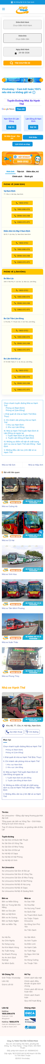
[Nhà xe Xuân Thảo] (22, 626)
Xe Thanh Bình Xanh (33, 915)
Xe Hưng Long (8, 944)
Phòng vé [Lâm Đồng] (14, 753)
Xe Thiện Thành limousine (31, 919)
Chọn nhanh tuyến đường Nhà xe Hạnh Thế (22, 746)
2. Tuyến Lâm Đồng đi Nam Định (19, 780)
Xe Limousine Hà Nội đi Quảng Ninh (17, 891)
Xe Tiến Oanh (30, 930)
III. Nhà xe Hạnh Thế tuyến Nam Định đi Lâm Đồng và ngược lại (20, 773)
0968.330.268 (23, 216)
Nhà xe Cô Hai (8, 540)
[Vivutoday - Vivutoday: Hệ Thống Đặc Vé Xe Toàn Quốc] (22, 10)
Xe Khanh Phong (9, 954)
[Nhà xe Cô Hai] (22, 524)
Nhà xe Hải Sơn (8, 465)
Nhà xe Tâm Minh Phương (13, 608)
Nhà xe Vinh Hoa (9, 574)
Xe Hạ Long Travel (32, 908)
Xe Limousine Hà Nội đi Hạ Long (16, 884)
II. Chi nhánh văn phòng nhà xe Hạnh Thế (22, 761)
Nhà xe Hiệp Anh (35, 465)
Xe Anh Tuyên (30, 940)
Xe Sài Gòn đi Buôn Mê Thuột (15, 840)
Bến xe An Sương (9, 917)
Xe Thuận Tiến (30, 963)
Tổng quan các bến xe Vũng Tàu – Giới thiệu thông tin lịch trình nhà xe (21, 822)
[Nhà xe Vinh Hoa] (22, 558)
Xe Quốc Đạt (29, 912)
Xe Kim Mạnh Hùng (10, 947)
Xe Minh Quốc (8, 963)
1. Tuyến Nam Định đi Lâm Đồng (19, 778)
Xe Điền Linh (30, 944)
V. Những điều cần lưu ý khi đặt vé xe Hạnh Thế (22, 795)
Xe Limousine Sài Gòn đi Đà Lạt (16, 871)
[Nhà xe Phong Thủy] (22, 660)
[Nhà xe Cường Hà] (22, 490)
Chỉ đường (33, 732)
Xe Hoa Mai (29, 905)
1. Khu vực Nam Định (14, 765)
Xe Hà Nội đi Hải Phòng (12, 857)
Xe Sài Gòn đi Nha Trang (13, 847)
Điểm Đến (22, 36)
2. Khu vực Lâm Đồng (14, 767)
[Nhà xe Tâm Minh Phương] (22, 592)
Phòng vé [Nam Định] (14, 750)
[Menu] (3, 9)
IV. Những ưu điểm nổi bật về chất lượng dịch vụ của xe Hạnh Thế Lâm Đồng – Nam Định (21, 787)
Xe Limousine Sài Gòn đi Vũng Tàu (17, 874)
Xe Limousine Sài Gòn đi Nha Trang (17, 877)
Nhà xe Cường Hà (9, 506)
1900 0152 (23, 203)
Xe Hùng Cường (31, 960)
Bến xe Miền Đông (10, 901)
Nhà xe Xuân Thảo (10, 642)
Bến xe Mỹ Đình (9, 914)
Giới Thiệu (11, 978)
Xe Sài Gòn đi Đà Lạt (11, 850)
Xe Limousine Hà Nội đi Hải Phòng (17, 881)
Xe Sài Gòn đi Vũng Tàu (12, 843)
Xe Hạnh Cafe (30, 947)
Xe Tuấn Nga (30, 951)
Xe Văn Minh (29, 937)
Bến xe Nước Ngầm (10, 921)
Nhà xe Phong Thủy (10, 676)
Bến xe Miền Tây (9, 924)
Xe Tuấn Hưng (8, 951)
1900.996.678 (23, 209)
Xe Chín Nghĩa (8, 940)
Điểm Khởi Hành (22, 22)
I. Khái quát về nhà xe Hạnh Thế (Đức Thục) (22, 757)
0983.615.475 (23, 222)
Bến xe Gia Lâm (9, 911)
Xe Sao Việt (29, 901)
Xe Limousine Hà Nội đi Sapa (14, 888)
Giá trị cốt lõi (7, 984)
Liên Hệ (5, 981)
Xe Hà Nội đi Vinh (9, 860)
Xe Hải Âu (6, 937)
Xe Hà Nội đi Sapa (10, 853)
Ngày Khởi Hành (22, 49)
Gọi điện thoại (16, 732)
